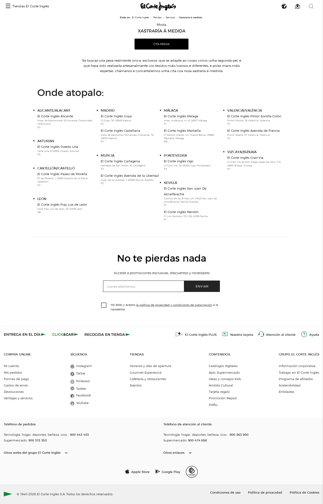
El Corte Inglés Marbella (189, 136)
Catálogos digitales (223, 366)
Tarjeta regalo (219, 392)
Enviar (202, 286)
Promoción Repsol (223, 398)
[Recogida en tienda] (107, 334)
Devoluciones (14, 392)
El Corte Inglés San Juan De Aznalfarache (190, 196)
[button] (8, 6)
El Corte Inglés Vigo (187, 164)
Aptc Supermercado (224, 372)
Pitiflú (213, 405)
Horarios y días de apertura (150, 366)
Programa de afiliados (296, 379)
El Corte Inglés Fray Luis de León (62, 208)
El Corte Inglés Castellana (127, 136)
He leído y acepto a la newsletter (164, 307)
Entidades (286, 392)
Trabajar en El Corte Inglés (299, 372)
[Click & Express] (25, 334)
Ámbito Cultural (221, 385)
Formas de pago (16, 379)
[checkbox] (104, 305)
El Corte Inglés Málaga (185, 119)
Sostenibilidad (290, 385)
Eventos (136, 385)
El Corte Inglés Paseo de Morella (62, 179)
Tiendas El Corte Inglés (30, 6)
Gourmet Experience (146, 372)
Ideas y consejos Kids (225, 379)
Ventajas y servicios (18, 398)
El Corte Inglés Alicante (64, 121)
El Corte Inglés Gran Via (254, 163)
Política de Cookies (304, 492)
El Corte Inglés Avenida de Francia (253, 134)
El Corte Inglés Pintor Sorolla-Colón (254, 119)
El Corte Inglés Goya (116, 119)
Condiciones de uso (225, 492)
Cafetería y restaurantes (148, 379)
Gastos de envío (16, 385)
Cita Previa (161, 44)
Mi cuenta (11, 366)
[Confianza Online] (192, 472)
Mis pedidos (13, 372)
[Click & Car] (65, 334)
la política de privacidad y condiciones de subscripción (174, 305)
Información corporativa (297, 366)
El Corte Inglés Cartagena (123, 164)
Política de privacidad (265, 492)
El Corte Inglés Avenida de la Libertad (130, 179)
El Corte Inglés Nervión (186, 215)
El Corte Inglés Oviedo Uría (58, 150)
